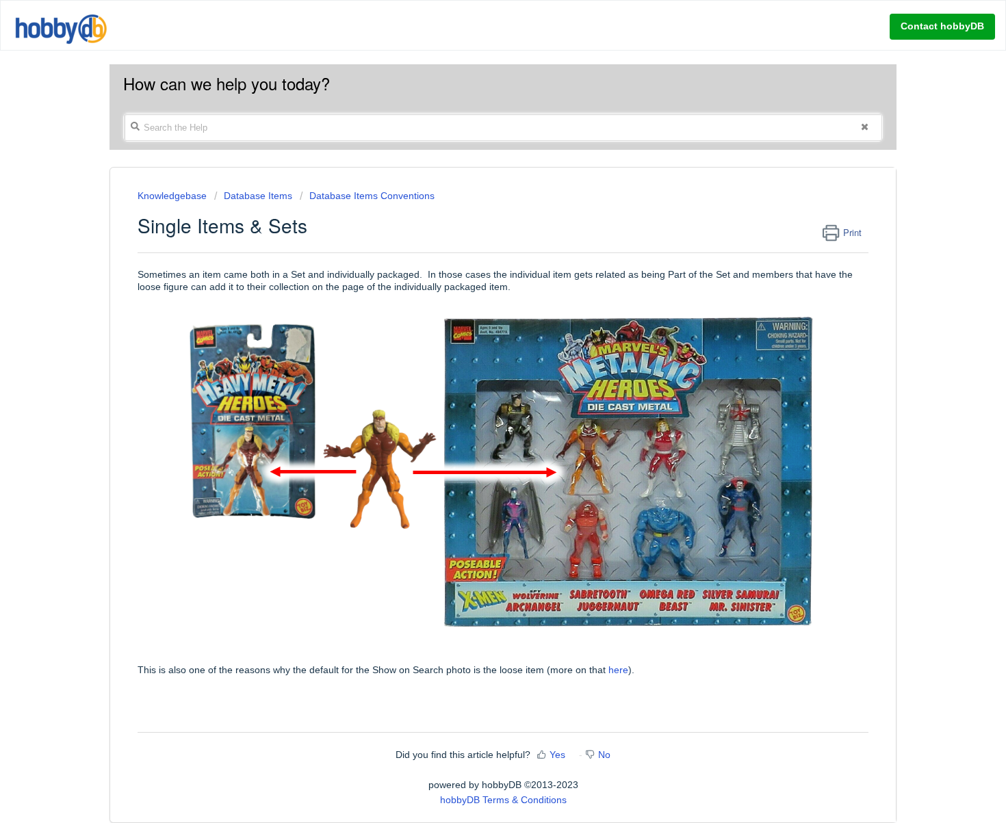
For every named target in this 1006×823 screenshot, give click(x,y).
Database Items (258, 195)
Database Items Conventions (372, 195)
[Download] (478, 233)
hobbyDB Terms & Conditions (503, 799)
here (618, 669)
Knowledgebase (173, 195)
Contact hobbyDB (942, 26)
